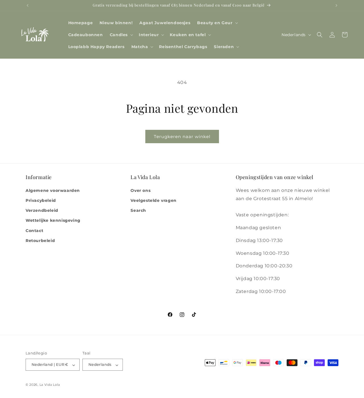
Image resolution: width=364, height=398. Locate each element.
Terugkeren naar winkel (182, 136)
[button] (217, 23)
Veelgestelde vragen (153, 200)
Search (138, 210)
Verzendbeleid (42, 210)
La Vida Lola (50, 385)
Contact (34, 230)
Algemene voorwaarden (53, 190)
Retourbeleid (40, 240)
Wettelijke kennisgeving (53, 220)
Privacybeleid (41, 200)
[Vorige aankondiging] (27, 5)
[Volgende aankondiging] (336, 5)
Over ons (140, 190)
